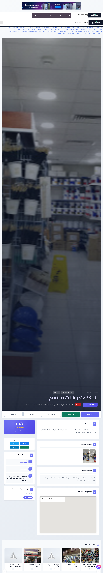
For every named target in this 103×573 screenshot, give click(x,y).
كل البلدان (87, 33)
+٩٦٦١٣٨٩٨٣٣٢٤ (23, 462)
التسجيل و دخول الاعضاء (83, 29)
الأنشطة (47, 15)
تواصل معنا (17, 29)
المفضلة (33, 29)
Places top (99, 27)
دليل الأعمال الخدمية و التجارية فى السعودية (33, 31)
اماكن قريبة (26, 29)
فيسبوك (24, 443)
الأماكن (100, 29)
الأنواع (93, 29)
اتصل (88, 414)
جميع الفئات (78, 31)
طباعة (12, 414)
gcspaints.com (23, 470)
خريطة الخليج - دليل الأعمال (81, 22)
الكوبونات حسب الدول (56, 29)
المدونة (40, 29)
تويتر (14, 443)
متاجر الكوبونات (61, 33)
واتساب (70, 414)
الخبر (55, 392)
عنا (40, 15)
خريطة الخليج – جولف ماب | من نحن (57, 31)
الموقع (32, 414)
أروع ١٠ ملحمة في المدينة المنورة (85, 27)
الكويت (55, 15)
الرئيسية (68, 15)
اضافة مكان (45, 27)
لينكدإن (14, 447)
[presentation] (4, 571)
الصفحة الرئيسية (69, 29)
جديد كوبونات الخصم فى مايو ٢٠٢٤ (93, 31)
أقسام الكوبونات (69, 27)
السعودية (61, 15)
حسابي (71, 31)
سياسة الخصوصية (14, 31)
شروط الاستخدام (97, 33)
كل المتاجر (79, 33)
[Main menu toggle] (1, 22)
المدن (46, 29)
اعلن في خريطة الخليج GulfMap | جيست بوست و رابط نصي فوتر (23, 27)
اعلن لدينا (35, 15)
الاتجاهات (50, 414)
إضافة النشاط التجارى (57, 27)
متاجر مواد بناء (66, 392)
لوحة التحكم (71, 33)
